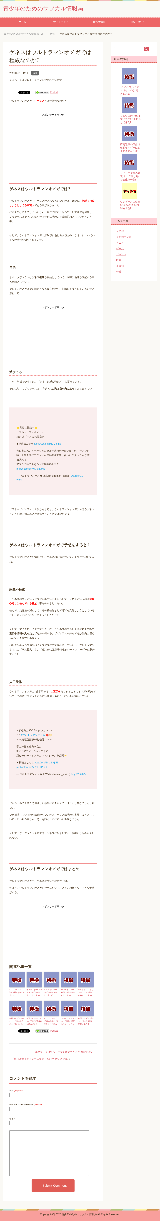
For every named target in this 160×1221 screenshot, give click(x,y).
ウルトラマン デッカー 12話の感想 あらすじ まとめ (68, 1021)
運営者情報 (99, 22)
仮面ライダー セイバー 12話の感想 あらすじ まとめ (17, 1021)
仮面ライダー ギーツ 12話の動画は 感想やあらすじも (86, 1021)
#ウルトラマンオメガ (33, 735)
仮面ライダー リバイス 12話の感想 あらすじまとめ (34, 992)
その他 (120, 231)
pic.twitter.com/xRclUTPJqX (31, 767)
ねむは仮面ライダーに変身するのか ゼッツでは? (41, 1058)
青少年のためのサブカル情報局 (43, 8)
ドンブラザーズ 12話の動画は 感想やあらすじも (51, 1021)
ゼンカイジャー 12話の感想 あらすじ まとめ (68, 992)
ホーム (22, 22)
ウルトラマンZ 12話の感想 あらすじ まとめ (17, 992)
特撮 (35, 73)
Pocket (54, 92)
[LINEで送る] (42, 92)
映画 (118, 260)
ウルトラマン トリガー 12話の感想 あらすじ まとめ (86, 992)
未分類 (120, 266)
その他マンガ (123, 237)
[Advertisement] (53, 139)
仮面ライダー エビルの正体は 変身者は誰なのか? (34, 1021)
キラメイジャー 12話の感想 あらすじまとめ (51, 992)
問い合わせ (137, 22)
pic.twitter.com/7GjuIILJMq (30, 468)
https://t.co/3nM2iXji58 (46, 762)
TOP (26, 34)
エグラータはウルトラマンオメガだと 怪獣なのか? (63, 1052)
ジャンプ (121, 254)
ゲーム (120, 248)
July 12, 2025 (78, 774)
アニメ (120, 242)
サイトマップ (60, 22)
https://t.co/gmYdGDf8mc (47, 443)
